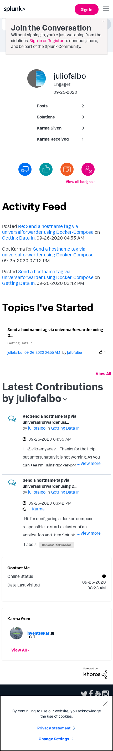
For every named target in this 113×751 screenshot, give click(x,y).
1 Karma (36, 508)
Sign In (86, 9)
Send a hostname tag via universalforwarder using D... (55, 332)
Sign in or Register (46, 40)
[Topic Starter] (67, 169)
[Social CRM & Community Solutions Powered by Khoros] (95, 672)
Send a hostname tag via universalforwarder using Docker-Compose (48, 251)
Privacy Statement (53, 728)
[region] (56, 723)
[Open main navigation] (106, 8)
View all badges (79, 181)
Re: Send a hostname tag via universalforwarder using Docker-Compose (48, 229)
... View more (89, 463)
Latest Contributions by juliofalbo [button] (52, 392)
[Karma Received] (46, 169)
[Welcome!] (88, 169)
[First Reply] (25, 169)
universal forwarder (56, 545)
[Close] (105, 703)
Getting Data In (18, 238)
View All (103, 373)
